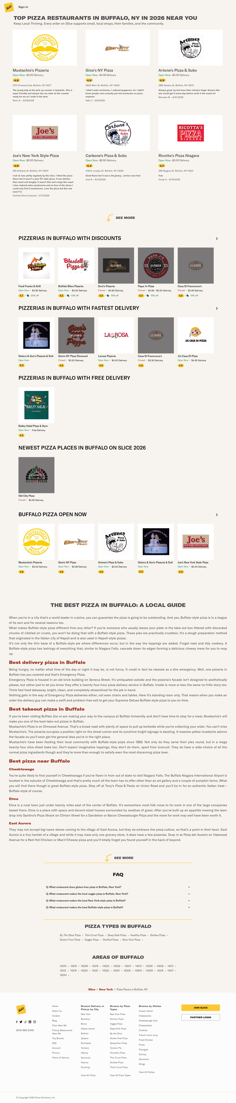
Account (56, 1048)
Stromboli (144, 1059)
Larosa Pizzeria (107, 356)
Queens (84, 1038)
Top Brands (58, 1038)
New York (106, 989)
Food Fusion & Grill (29, 286)
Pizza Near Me (59, 1025)
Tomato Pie (116, 1048)
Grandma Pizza (117, 1052)
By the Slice (116, 1033)
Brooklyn (85, 1019)
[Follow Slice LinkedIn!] (30, 1022)
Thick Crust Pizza (119, 1067)
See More (125, 218)
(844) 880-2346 (25, 1030)
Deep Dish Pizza (118, 1028)
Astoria (84, 1062)
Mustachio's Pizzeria (30, 562)
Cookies (143, 1030)
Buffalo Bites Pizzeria (70, 286)
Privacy (56, 1052)
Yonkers (85, 1048)
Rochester (86, 1043)
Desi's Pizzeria (106, 286)
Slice (91, 989)
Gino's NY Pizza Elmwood (73, 356)
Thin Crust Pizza (118, 1057)
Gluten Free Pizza (119, 1038)
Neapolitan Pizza (118, 1043)
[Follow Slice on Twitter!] (20, 1022)
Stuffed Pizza (116, 1062)
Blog (54, 1020)
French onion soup (148, 1035)
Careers (56, 1015)
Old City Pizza (26, 495)
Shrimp (142, 1054)
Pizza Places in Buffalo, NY (132, 989)
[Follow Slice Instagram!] (34, 1022)
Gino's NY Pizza (67, 562)
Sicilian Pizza (117, 1019)
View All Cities (88, 1075)
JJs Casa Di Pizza (188, 356)
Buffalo (84, 1033)
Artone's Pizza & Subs (110, 562)
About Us (57, 1010)
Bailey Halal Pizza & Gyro (33, 425)
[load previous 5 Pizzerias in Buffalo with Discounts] (210, 238)
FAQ (54, 1043)
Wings (142, 1064)
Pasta (142, 1044)
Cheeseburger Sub (148, 1020)
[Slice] (8, 7)
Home (55, 1006)
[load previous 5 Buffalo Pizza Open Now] (210, 515)
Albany (84, 1052)
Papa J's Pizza (146, 286)
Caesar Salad (146, 1010)
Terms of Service (60, 1057)
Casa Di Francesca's (190, 286)
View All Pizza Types (120, 1075)
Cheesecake (145, 1015)
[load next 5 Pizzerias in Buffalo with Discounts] (217, 238)
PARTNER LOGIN (200, 1017)
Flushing (85, 1067)
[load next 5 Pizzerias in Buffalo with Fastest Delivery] (217, 308)
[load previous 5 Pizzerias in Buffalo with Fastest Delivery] (210, 308)
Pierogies (143, 1049)
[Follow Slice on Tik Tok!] (25, 1022)
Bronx (84, 1023)
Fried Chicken (146, 1039)
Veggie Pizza (116, 1023)
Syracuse (85, 1057)
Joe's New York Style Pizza (193, 562)
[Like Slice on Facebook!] (16, 1022)
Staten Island (88, 1028)
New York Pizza (117, 1014)
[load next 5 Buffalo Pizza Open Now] (217, 515)
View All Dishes (147, 1072)
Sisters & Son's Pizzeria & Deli (35, 356)
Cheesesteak (145, 1025)
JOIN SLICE (201, 1007)
